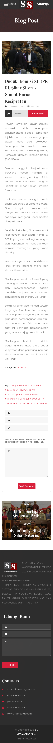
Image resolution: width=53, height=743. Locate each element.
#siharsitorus (12, 399)
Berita (22, 367)
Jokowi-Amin (11, 403)
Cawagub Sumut (28, 399)
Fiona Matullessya (16, 106)
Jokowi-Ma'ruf (26, 403)
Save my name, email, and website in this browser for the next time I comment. (25, 440)
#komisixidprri (12, 394)
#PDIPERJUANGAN (29, 394)
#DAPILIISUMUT (20, 390)
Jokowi (41, 399)
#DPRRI (32, 390)
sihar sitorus (40, 403)
